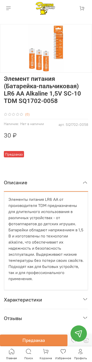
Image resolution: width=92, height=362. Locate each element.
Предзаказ (33, 340)
